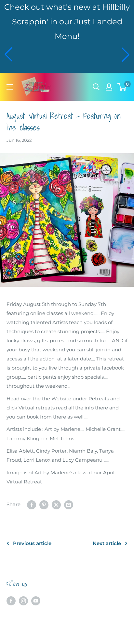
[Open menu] (10, 87)
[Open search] (96, 87)
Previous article (32, 543)
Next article (107, 543)
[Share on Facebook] (31, 504)
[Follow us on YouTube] (35, 600)
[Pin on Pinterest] (43, 504)
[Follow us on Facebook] (11, 600)
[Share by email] (68, 504)
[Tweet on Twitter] (56, 504)
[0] (122, 87)
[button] (8, 54)
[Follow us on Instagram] (23, 600)
